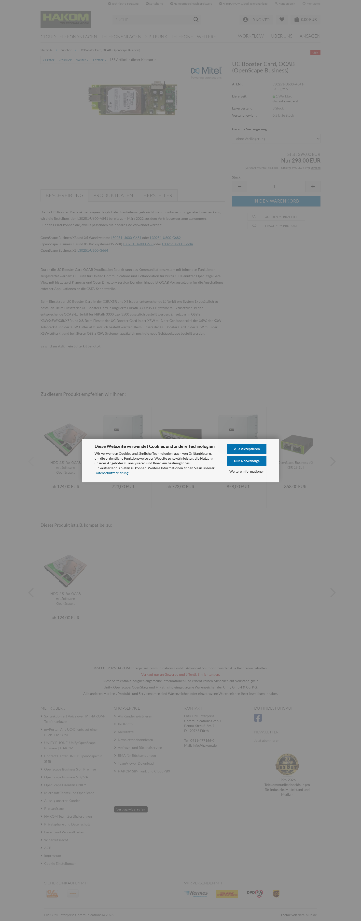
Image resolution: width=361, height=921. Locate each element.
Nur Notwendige (247, 461)
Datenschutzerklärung (111, 473)
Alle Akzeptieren (247, 449)
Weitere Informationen (246, 471)
